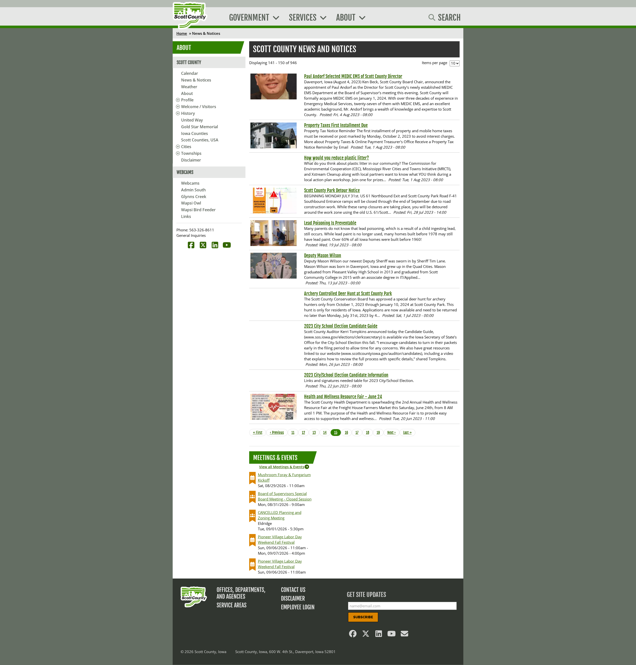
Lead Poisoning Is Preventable (330, 223)
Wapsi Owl (191, 203)
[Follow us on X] (366, 634)
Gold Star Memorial (199, 126)
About (187, 93)
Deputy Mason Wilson (322, 255)
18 (369, 432)
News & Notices (196, 80)
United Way (192, 120)
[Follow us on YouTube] (392, 634)
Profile (187, 100)
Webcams (190, 183)
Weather (189, 86)
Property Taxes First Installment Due (336, 125)
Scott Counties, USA (199, 140)
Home (181, 33)
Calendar (189, 73)
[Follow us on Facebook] (353, 634)
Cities (186, 146)
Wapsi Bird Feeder (198, 209)
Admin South (193, 190)
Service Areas (231, 605)
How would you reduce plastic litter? (336, 158)
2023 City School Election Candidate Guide (340, 326)
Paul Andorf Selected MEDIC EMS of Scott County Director (353, 76)
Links (186, 216)
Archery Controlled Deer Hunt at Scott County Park (348, 293)
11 (294, 432)
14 (326, 432)
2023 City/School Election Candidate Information (346, 375)
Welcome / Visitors (198, 106)
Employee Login (298, 607)
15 (337, 432)
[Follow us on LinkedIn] (379, 634)
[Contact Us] (404, 634)
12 (305, 432)
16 (348, 432)
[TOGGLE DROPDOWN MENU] (177, 100)
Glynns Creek (193, 196)
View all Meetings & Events (281, 466)
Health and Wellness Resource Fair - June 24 (343, 396)
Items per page (434, 62)
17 (359, 432)
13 (316, 432)
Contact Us (293, 589)
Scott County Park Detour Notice (332, 190)
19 (380, 432)
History (188, 113)
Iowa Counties (194, 133)
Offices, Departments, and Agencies (241, 593)
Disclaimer (191, 160)
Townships (191, 153)
